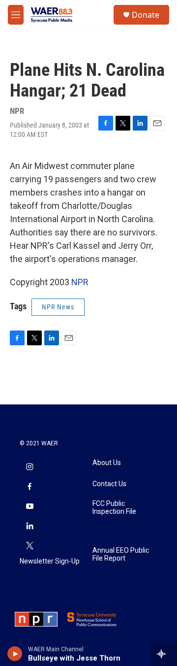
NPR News (58, 307)
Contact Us (109, 484)
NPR (79, 282)
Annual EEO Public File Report (120, 554)
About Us (106, 462)
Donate (145, 14)
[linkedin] (29, 526)
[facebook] (29, 487)
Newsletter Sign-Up (50, 561)
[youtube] (29, 507)
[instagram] (29, 467)
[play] (15, 654)
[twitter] (29, 546)
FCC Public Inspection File (114, 507)
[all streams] (164, 653)
